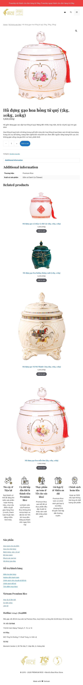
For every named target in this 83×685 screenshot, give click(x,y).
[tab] (41, 160)
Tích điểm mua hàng (10, 586)
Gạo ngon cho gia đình (11, 546)
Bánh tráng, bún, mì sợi (11, 552)
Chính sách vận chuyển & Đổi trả (14, 580)
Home (5, 24)
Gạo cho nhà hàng (9, 549)
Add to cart (25, 143)
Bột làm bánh (8, 555)
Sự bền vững (7, 603)
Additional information (14, 160)
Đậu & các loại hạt (9, 558)
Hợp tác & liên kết (9, 600)
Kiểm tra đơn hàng (9, 574)
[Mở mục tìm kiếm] (71, 12)
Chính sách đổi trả (9, 583)
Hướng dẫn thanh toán (11, 577)
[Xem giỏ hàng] (65, 12)
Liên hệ (5, 606)
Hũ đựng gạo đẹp (15, 24)
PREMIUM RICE (13, 12)
